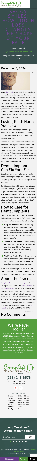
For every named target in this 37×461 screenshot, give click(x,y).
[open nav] (34, 4)
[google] (16, 388)
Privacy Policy (19, 451)
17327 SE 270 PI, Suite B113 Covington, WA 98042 (18, 382)
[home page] (11, 4)
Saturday (11, 406)
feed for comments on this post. (18, 52)
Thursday (11, 402)
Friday (10, 404)
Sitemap (33, 449)
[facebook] (21, 388)
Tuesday (10, 398)
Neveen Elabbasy (7, 288)
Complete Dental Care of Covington (14, 283)
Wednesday (11, 400)
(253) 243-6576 (18, 378)
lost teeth (9, 92)
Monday (10, 396)
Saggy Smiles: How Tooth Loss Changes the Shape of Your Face (18, 27)
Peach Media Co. (24, 454)
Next (30, 437)
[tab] (10, 441)
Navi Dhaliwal (27, 286)
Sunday (10, 409)
